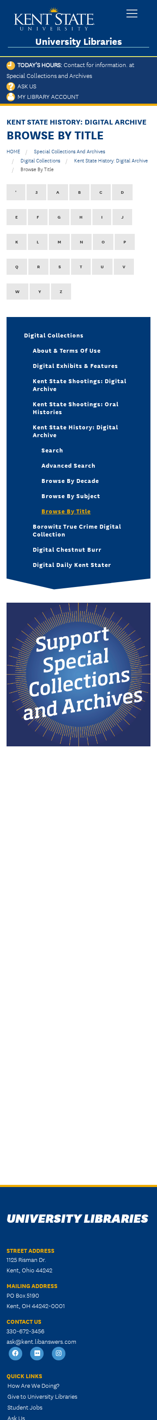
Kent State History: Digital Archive (111, 160)
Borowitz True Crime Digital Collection (77, 530)
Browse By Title (37, 169)
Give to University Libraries (42, 1396)
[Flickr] (37, 1353)
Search (52, 450)
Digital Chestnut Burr (67, 549)
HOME (13, 151)
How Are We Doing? (33, 1385)
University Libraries (78, 41)
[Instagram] (59, 1353)
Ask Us (25, 86)
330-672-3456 (25, 1331)
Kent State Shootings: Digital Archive (79, 384)
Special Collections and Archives (69, 151)
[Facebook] (16, 1353)
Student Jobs (24, 1407)
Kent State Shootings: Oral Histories (76, 407)
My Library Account (46, 96)
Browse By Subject (70, 495)
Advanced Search (68, 465)
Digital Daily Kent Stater (72, 564)
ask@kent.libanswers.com (41, 1341)
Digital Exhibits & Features (75, 365)
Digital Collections (40, 160)
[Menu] (131, 14)
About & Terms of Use (67, 350)
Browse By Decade (70, 480)
